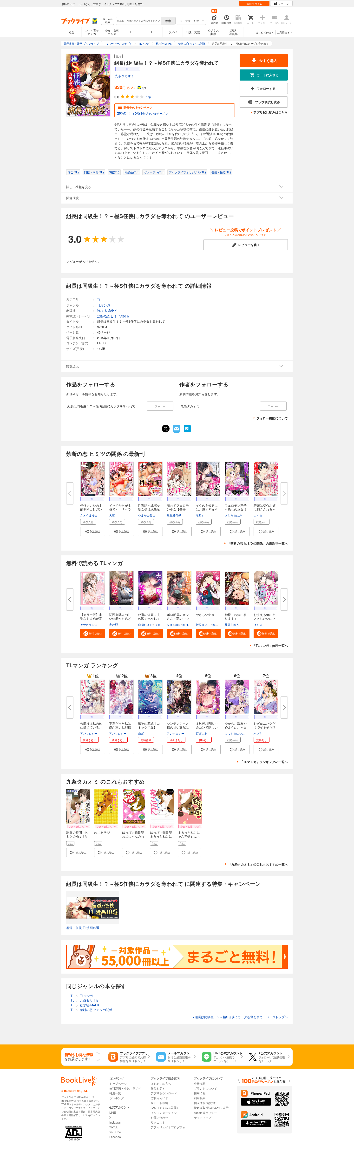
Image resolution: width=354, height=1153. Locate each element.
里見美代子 (174, 515)
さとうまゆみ (89, 515)
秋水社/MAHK (107, 310)
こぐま (258, 515)
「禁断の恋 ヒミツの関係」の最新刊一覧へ (257, 543)
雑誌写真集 (233, 32)
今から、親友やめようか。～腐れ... (236, 727)
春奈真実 (218, 624)
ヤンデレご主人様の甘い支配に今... (178, 727)
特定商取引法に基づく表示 (211, 1107)
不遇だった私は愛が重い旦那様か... (120, 727)
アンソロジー (89, 733)
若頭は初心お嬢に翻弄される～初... (264, 509)
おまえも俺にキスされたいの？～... (264, 618)
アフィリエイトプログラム (168, 1127)
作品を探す (158, 1088)
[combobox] (138, 21)
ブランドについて (205, 1088)
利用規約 (199, 1098)
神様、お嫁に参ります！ (236, 616)
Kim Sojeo (173, 624)
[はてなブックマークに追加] (187, 432)
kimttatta (188, 624)
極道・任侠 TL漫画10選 (82, 927)
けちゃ (258, 624)
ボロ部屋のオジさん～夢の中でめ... (178, 618)
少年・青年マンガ (92, 32)
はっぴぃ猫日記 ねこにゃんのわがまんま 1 (134, 836)
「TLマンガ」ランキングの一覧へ (264, 761)
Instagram (115, 1122)
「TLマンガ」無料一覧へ (270, 645)
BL (132, 32)
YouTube (115, 1132)
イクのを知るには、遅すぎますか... (207, 509)
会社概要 (199, 1083)
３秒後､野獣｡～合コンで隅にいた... (207, 727)
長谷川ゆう (232, 624)
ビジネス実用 (213, 32)
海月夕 (200, 515)
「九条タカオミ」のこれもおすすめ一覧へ (258, 864)
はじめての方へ (265, 32)
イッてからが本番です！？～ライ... (120, 509)
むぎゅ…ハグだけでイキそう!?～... (264, 727)
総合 (71, 32)
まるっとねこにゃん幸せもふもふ (189, 836)
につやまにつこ (235, 733)
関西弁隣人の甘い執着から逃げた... (120, 618)
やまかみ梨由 (146, 515)
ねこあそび (102, 832)
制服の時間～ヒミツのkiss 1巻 (77, 834)
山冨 (141, 733)
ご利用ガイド (285, 32)
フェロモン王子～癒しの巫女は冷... (236, 509)
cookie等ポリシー (205, 1113)
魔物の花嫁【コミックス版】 (149, 725)
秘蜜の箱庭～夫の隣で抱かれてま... (149, 618)
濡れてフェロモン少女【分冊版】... (178, 509)
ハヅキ (258, 733)
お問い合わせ (159, 1117)
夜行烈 (113, 624)
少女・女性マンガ (112, 32)
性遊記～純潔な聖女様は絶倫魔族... (149, 509)
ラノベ (172, 32)
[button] (92, 531)
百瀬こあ (201, 733)
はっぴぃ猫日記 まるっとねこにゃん (162, 836)
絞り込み (107, 21)
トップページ (118, 1083)
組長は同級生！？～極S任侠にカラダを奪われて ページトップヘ (240, 1017)
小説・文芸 (193, 32)
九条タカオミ (124, 76)
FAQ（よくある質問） (165, 1107)
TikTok (113, 1127)
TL (152, 32)
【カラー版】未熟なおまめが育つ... (91, 618)
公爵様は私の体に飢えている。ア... (91, 727)
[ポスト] (166, 428)
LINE (112, 1112)
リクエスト (158, 1122)
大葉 (112, 515)
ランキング (116, 1098)
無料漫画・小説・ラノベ (125, 1088)
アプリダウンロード (164, 1093)
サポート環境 (159, 1103)
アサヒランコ (89, 624)
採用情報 (199, 1093)
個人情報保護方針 (205, 1103)
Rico (158, 624)
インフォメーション (164, 1113)
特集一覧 (115, 1093)
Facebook (115, 1137)
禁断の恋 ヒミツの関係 (113, 316)
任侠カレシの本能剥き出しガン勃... (91, 509)
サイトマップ (202, 1117)
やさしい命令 (205, 614)
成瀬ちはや (145, 624)
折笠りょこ (203, 624)
